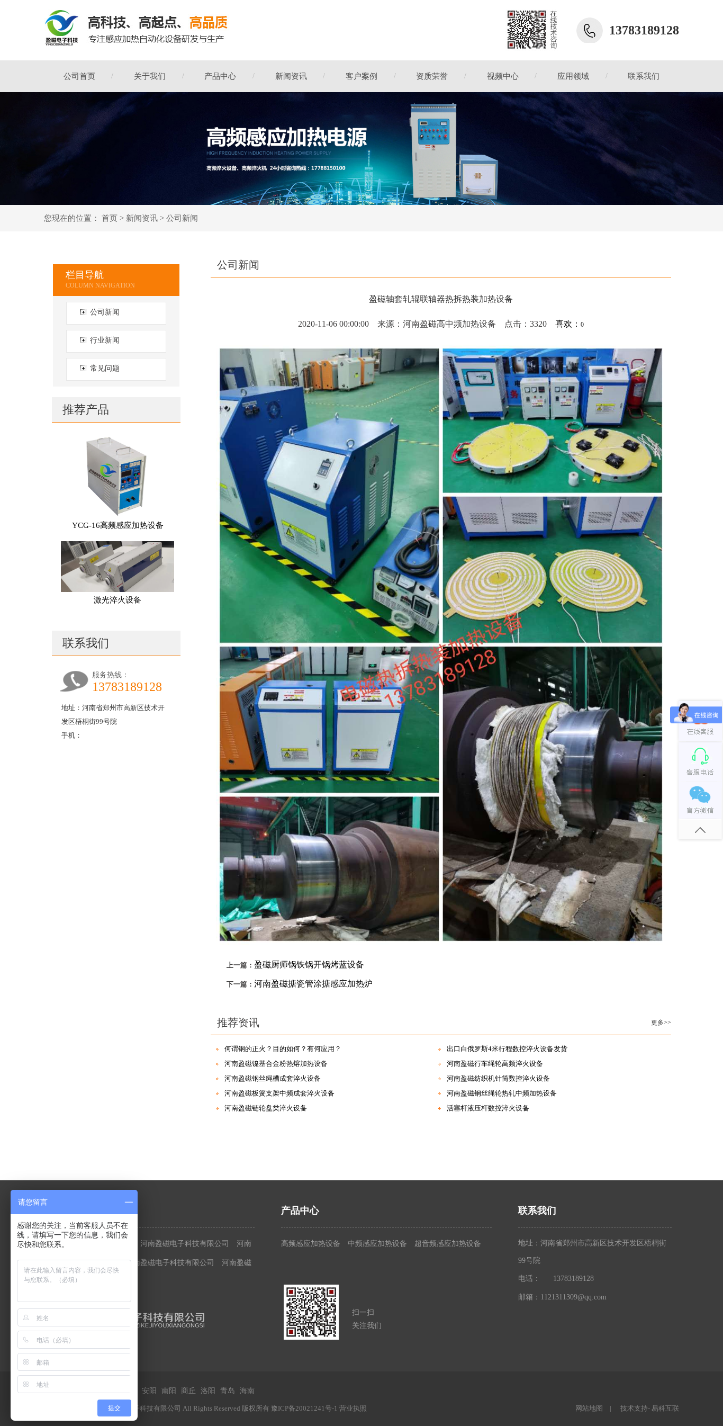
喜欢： (569, 323)
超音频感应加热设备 (447, 1244)
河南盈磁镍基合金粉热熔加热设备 (276, 1064)
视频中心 (503, 76)
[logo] (136, 27)
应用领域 (573, 76)
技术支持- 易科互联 (649, 1408)
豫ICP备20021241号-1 (304, 1408)
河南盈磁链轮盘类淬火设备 (265, 1108)
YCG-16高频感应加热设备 (118, 525)
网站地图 (589, 1408)
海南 (247, 1391)
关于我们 (150, 76)
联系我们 (643, 76)
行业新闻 (105, 340)
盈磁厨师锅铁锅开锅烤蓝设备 (309, 964)
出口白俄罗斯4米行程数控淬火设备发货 (507, 1049)
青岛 (227, 1391)
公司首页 (79, 76)
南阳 (168, 1391)
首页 (110, 218)
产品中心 (220, 76)
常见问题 (105, 368)
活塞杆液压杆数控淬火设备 (488, 1108)
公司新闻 (182, 218)
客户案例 (361, 76)
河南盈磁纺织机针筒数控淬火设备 (498, 1078)
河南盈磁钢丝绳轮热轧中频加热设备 (502, 1093)
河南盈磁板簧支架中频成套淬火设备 (279, 1093)
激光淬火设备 (117, 600)
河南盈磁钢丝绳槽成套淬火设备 (272, 1078)
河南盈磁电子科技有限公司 (185, 1244)
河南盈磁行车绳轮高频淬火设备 (495, 1064)
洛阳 (208, 1391)
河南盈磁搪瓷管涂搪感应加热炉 (313, 983)
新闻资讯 (291, 76)
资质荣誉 (432, 76)
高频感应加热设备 (310, 1244)
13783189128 (573, 1278)
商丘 (188, 1391)
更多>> (661, 1022)
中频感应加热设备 (377, 1244)
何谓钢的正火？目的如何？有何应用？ (282, 1049)
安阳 (149, 1391)
